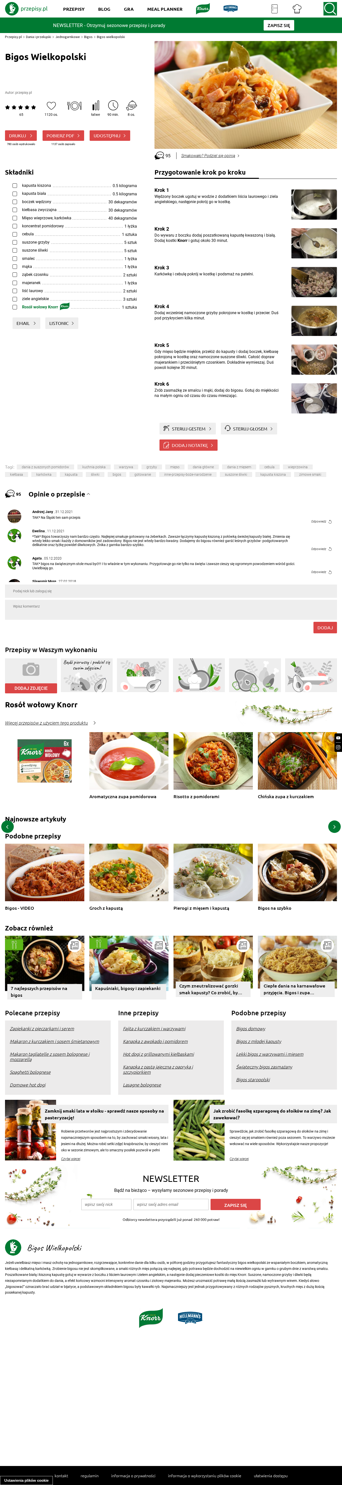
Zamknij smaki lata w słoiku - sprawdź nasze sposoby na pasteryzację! (104, 1114)
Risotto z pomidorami (196, 796)
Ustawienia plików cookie (26, 1480)
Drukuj (18, 135)
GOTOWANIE (142, 474)
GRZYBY (151, 467)
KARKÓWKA (44, 474)
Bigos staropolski (253, 1079)
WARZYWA (126, 467)
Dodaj (325, 627)
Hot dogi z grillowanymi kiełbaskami (158, 1054)
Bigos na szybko (274, 908)
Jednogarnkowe (67, 37)
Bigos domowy (250, 1028)
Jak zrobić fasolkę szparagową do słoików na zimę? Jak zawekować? (272, 1114)
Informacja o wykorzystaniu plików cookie (204, 1475)
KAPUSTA (71, 474)
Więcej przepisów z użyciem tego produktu (46, 723)
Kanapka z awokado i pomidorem (155, 1041)
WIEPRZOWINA (298, 467)
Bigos (88, 37)
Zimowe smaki (310, 474)
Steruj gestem (189, 428)
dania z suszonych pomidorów (45, 467)
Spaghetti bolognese (30, 1072)
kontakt (61, 1475)
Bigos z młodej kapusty (258, 1041)
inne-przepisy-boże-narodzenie (188, 474)
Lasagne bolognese (142, 1084)
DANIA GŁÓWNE (203, 467)
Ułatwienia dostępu (271, 1475)
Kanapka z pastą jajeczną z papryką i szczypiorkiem (158, 1069)
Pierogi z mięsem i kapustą (201, 908)
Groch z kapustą (106, 908)
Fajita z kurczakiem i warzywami (154, 1028)
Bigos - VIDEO (19, 908)
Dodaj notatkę (190, 445)
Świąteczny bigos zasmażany (264, 1066)
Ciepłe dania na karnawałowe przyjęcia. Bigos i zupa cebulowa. (294, 990)
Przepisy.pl (13, 37)
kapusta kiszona (273, 474)
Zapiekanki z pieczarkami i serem (42, 1028)
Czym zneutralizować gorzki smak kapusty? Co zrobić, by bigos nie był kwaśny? (208, 990)
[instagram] (338, 747)
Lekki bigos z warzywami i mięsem (269, 1054)
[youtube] (338, 738)
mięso (175, 467)
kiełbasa (16, 474)
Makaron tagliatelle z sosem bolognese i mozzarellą (49, 1056)
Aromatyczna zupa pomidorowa (122, 796)
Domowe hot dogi (27, 1084)
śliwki (95, 474)
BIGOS (117, 474)
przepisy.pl (23, 93)
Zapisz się (235, 1205)
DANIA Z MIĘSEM (239, 467)
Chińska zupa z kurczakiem (286, 796)
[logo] (26, 9)
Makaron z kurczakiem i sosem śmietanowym (54, 1041)
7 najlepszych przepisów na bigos (39, 991)
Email (24, 323)
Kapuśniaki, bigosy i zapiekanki (127, 988)
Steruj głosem (250, 428)
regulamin (90, 1475)
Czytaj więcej (70, 1159)
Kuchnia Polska (94, 467)
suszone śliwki (236, 474)
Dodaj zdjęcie (31, 688)
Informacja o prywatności (133, 1475)
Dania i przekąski (38, 37)
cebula (269, 467)
